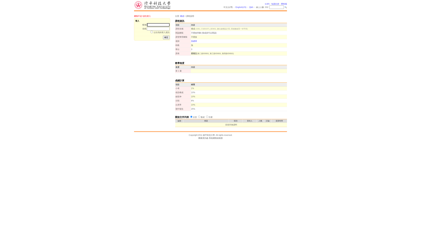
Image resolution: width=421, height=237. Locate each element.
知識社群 (275, 4)
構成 (182, 16)
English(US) (240, 7)
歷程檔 (284, 4)
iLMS (267, 4)
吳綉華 (194, 41)
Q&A (251, 7)
